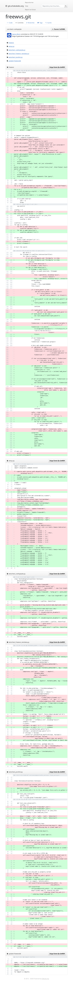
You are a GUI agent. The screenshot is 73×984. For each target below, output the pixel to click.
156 (11, 315)
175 (11, 375)
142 (11, 278)
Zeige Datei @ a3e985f (57, 67)
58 (7, 72)
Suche (49, 23)
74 (7, 111)
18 (11, 497)
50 (7, 747)
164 (11, 336)
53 (11, 759)
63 (7, 81)
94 (11, 178)
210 (11, 455)
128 (7, 258)
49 (7, 746)
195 (11, 421)
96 (11, 182)
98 (11, 189)
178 (11, 380)
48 (7, 744)
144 (11, 282)
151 (11, 302)
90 (11, 171)
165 (11, 338)
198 (11, 427)
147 (11, 288)
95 (11, 180)
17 (11, 495)
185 (11, 397)
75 (7, 113)
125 (11, 245)
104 (11, 200)
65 (7, 89)
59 (7, 74)
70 (7, 104)
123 (11, 239)
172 (11, 369)
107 (7, 221)
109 (11, 208)
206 (11, 445)
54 (11, 760)
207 (11, 447)
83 (7, 141)
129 (7, 262)
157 (11, 317)
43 (7, 733)
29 (7, 531)
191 (11, 408)
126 (11, 247)
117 (11, 224)
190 (11, 406)
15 (11, 492)
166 (11, 340)
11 (11, 482)
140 (11, 271)
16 (11, 493)
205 (11, 444)
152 (11, 304)
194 (11, 419)
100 (11, 193)
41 (7, 729)
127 (11, 249)
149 (11, 299)
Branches (31, 23)
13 (11, 486)
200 (11, 434)
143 (11, 280)
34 (7, 540)
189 (11, 405)
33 (7, 538)
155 (11, 314)
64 (7, 87)
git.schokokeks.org (15, 6)
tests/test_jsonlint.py (16, 57)
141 (11, 273)
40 (7, 725)
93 (11, 176)
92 (11, 174)
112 (11, 215)
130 (7, 263)
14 (11, 488)
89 (7, 152)
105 (11, 202)
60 (7, 76)
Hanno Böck (16, 34)
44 (7, 734)
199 (11, 432)
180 (11, 384)
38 (11, 566)
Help (26, 6)
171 (11, 367)
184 (11, 395)
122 (11, 237)
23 (11, 514)
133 (11, 252)
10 (11, 480)
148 (11, 297)
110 (11, 210)
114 (11, 219)
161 (11, 328)
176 (11, 377)
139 (11, 269)
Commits (20, 23)
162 (11, 330)
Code (10, 23)
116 (11, 223)
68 (7, 94)
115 (11, 221)
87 (7, 148)
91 (11, 172)
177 (11, 379)
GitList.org (45, 979)
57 (11, 864)
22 (11, 512)
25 (11, 519)
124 (11, 243)
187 (11, 401)
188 (11, 403)
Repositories (29, 2)
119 (11, 232)
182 (11, 392)
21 (11, 506)
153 (11, 306)
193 (11, 418)
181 (11, 386)
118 (11, 230)
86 (7, 146)
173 (11, 371)
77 (7, 117)
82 (7, 139)
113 (11, 217)
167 (11, 341)
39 (11, 568)
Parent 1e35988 (59, 29)
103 (11, 198)
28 (7, 529)
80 (7, 135)
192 (11, 410)
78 (7, 132)
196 (11, 423)
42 (7, 731)
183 (11, 393)
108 (11, 206)
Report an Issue (30, 10)
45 (7, 736)
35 (7, 542)
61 (7, 78)
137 (11, 262)
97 (11, 184)
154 (11, 308)
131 (7, 265)
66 (7, 91)
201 (11, 436)
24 (11, 516)
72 (7, 107)
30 (7, 532)
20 (11, 505)
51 (11, 755)
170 (11, 366)
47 (7, 742)
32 (7, 536)
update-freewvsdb (15, 61)
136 (11, 260)
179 (11, 382)
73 (7, 109)
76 (7, 115)
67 (7, 93)
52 (11, 757)
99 (11, 191)
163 (11, 334)
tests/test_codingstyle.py (17, 50)
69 (7, 96)
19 (11, 503)
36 (7, 544)
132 (7, 271)
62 (7, 80)
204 (11, 442)
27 (7, 527)
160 (11, 327)
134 (11, 254)
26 (11, 521)
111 (11, 213)
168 (11, 343)
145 (11, 284)
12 (11, 484)
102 (11, 197)
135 (11, 256)
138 (11, 267)
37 (11, 564)
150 (11, 301)
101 (11, 195)
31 (7, 534)
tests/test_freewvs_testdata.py (19, 54)
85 (7, 145)
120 (11, 234)
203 (11, 440)
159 (11, 321)
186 (11, 399)
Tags (41, 23)
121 (11, 236)
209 (11, 451)
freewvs (11, 43)
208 (11, 449)
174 (11, 373)
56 (11, 766)
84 (7, 143)
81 (7, 137)
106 (7, 219)
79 (7, 133)
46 (7, 738)
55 (11, 764)
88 (7, 150)
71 (7, 106)
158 (11, 319)
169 (11, 345)
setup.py (11, 46)
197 (11, 425)
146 (11, 286)
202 (11, 438)
